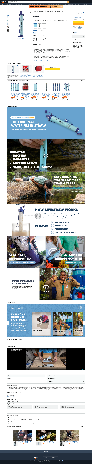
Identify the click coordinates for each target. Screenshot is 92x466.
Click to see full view (21, 38)
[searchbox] (39, 2)
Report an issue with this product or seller (41, 60)
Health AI (6, 4)
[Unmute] (83, 369)
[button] (2, 4)
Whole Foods (38, 4)
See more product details (38, 58)
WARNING (10, 412)
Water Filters (34, 8)
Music (66, 4)
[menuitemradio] (82, 369)
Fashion (59, 4)
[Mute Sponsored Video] (31, 440)
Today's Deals (44, 4)
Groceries (33, 4)
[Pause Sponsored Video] (31, 438)
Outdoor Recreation (16, 8)
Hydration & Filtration (29, 8)
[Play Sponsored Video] (46, 435)
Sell (56, 4)
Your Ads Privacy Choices (57, 460)
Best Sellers (23, 4)
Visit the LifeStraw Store (37, 13)
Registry (63, 4)
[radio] (8, 14)
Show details (49, 73)
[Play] (8, 369)
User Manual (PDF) (10, 341)
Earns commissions (20, 349)
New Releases (28, 4)
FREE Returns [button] (35, 21)
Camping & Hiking (22, 8)
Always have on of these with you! (16, 350)
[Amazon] (4, 1)
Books (48, 4)
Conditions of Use (32, 460)
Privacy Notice (38, 460)
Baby (87, 4)
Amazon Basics (17, 4)
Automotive (83, 4)
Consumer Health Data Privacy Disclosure (47, 460)
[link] (25, 69)
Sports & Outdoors (9, 8)
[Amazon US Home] (36, 458)
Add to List (74, 39)
